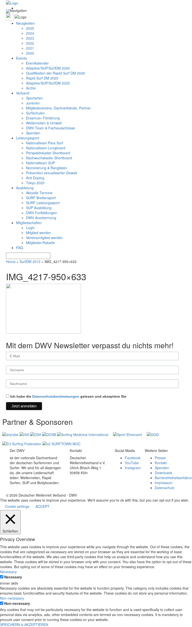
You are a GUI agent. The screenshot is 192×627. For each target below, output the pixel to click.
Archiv (31, 88)
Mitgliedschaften (29, 222)
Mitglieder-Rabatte (40, 242)
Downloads (163, 472)
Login (30, 227)
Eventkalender (37, 63)
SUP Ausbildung (39, 207)
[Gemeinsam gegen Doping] (153, 434)
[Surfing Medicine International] (83, 434)
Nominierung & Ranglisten (46, 167)
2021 (30, 48)
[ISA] (25, 434)
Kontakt (161, 462)
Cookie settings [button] (17, 506)
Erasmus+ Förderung (43, 117)
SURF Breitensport (41, 197)
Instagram (133, 467)
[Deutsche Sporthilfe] (36, 434)
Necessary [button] (8, 571)
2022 (30, 43)
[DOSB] (49, 434)
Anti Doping (35, 177)
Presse (160, 457)
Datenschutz (164, 487)
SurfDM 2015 (30, 261)
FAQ (19, 247)
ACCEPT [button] (43, 506)
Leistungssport (27, 137)
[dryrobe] (11, 434)
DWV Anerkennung (41, 217)
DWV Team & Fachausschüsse (50, 127)
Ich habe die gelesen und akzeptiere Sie (67, 396)
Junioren (33, 102)
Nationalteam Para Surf (44, 142)
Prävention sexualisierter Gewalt (51, 172)
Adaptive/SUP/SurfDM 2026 (48, 68)
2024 (30, 33)
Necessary (13, 576)
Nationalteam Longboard (45, 147)
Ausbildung (25, 187)
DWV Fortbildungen (41, 212)
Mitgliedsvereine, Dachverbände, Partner (58, 107)
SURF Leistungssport (43, 202)
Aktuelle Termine (39, 192)
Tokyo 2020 (35, 182)
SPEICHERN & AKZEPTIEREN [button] (24, 624)
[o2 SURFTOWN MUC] (61, 443)
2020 (30, 53)
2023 (30, 38)
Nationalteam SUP (40, 162)
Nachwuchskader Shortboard (49, 157)
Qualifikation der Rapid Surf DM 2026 (55, 73)
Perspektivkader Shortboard (48, 152)
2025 (30, 28)
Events (21, 58)
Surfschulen (35, 112)
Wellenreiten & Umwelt (44, 122)
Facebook (132, 457)
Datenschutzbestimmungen (55, 396)
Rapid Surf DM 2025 (42, 78)
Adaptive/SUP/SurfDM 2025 (48, 83)
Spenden (33, 132)
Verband (22, 92)
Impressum (163, 482)
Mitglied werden (38, 232)
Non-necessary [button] (12, 598)
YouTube (132, 462)
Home (11, 261)
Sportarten (34, 97)
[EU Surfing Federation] (22, 443)
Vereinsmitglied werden (44, 237)
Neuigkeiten (25, 23)
